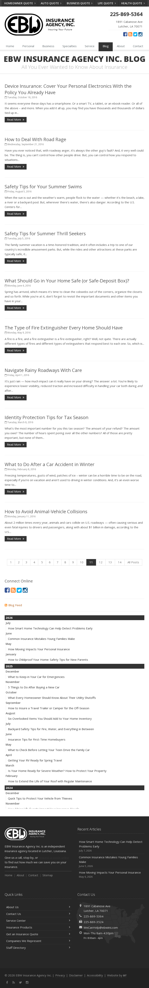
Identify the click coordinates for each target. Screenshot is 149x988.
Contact (138, 46)
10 (81, 562)
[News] (130, 34)
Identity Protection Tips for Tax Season (46, 417)
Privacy (60, 975)
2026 (9, 618)
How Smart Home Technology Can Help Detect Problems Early (50, 628)
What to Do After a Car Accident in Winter (49, 464)
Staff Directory (16, 948)
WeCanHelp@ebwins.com (101, 927)
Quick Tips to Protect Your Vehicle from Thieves (40, 798)
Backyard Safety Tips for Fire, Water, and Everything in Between (51, 729)
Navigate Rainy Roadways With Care (43, 370)
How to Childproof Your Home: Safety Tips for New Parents (48, 660)
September (13, 703)
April (9, 755)
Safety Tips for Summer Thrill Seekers (45, 233)
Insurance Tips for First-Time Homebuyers (36, 739)
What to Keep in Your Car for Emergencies (36, 677)
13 (110, 562)
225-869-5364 (93, 916)
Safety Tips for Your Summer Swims (43, 186)
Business (48, 46)
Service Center (16, 920)
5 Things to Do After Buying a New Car (34, 687)
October (11, 692)
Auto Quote (50, 3)
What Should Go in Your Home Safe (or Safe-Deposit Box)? (67, 280)
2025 (9, 666)
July (8, 623)
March (10, 765)
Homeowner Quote (19, 3)
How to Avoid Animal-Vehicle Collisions (46, 511)
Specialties (69, 46)
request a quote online (54, 857)
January (11, 654)
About (121, 46)
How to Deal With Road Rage (35, 139)
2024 (9, 788)
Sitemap (47, 875)
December (12, 671)
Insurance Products (19, 927)
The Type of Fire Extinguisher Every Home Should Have (64, 327)
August (10, 713)
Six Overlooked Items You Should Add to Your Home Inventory (50, 718)
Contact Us (13, 914)
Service (89, 46)
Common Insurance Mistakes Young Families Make (41, 639)
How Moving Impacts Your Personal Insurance (39, 649)
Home (10, 46)
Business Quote (79, 3)
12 (100, 562)
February (12, 776)
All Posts (133, 562)
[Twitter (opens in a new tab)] (135, 34)
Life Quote (106, 3)
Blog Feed (15, 605)
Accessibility (95, 975)
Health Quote (132, 3)
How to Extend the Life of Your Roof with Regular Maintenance (50, 781)
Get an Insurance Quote (22, 934)
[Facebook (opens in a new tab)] (125, 34)
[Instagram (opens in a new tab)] (140, 34)
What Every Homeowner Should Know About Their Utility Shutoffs (52, 698)
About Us (12, 907)
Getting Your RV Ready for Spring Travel (35, 760)
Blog (106, 46)
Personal (28, 46)
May (8, 644)
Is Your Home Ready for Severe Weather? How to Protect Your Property (57, 771)
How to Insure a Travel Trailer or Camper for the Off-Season (48, 708)
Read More (14, 119)
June (9, 633)
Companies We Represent (23, 941)
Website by (117, 975)
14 (119, 562)
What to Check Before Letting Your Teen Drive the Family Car (49, 750)
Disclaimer (76, 975)
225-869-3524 (93, 922)
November (13, 682)
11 (91, 562)
